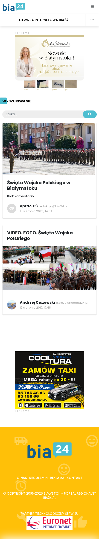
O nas (22, 478)
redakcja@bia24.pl (53, 206)
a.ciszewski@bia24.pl (72, 302)
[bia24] (13, 6)
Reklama (57, 478)
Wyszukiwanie (16, 101)
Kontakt (74, 478)
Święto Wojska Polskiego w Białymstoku (38, 185)
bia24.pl (49, 497)
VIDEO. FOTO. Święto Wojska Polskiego (40, 236)
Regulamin (38, 478)
